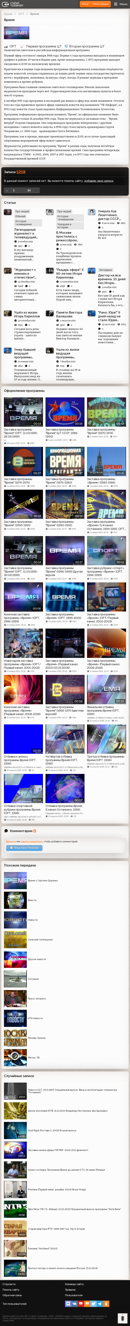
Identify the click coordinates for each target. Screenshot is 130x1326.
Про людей (22, 211)
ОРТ (21, 14)
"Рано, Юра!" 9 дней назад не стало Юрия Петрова (109, 316)
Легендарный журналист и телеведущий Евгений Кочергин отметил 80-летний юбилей (26, 233)
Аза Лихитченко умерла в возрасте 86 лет (110, 234)
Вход (85, 4)
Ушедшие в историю (64, 226)
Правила (70, 1289)
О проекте (9, 1284)
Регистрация (100, 4)
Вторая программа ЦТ (87, 46)
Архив (8, 14)
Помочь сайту (11, 1289)
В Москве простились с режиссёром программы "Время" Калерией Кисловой (66, 236)
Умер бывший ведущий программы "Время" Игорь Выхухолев (25, 353)
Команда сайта (74, 1284)
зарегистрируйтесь (32, 841)
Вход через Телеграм (26, 848)
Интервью (105, 270)
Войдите (11, 841)
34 (29, 190)
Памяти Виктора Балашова (69, 314)
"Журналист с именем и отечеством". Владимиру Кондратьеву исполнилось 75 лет (26, 273)
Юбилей (20, 216)
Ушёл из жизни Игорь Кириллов (27, 314)
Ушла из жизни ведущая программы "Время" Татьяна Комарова (69, 353)
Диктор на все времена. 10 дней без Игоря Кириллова (112, 279)
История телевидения (23, 223)
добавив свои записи (98, 180)
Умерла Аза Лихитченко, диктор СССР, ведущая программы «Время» (109, 215)
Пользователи (74, 1295)
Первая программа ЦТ (44, 46)
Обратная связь (12, 1295)
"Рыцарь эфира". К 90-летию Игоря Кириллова (70, 273)
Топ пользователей (14, 1303)
